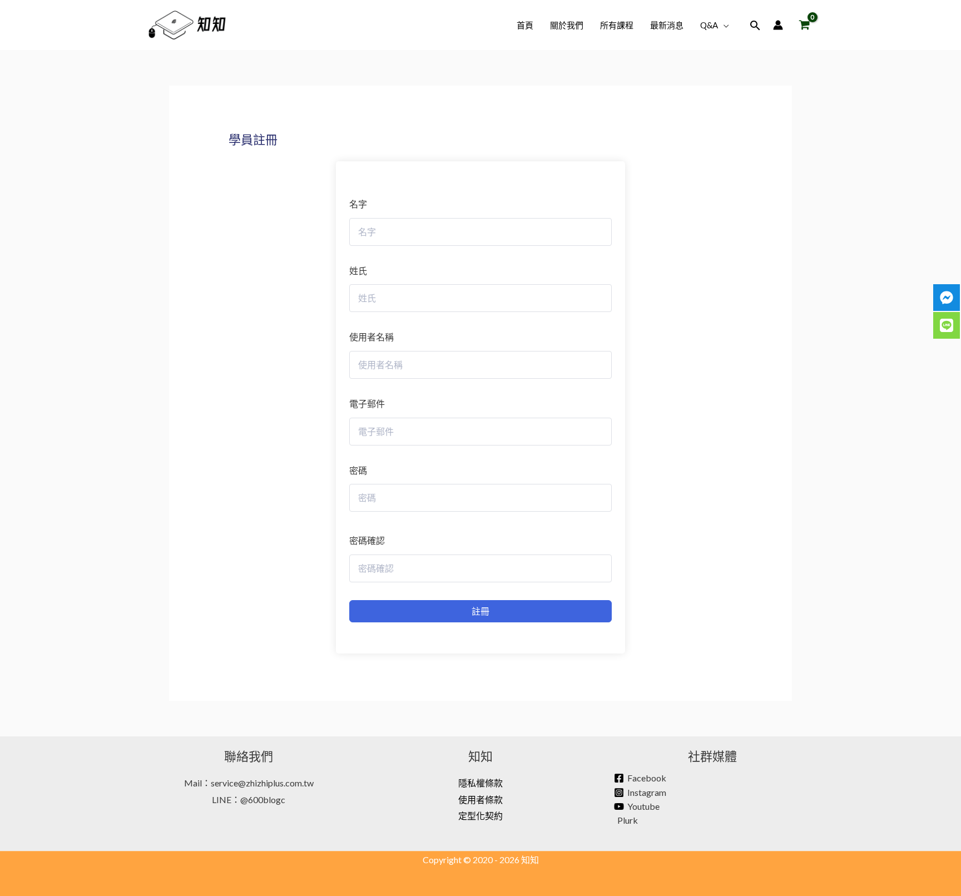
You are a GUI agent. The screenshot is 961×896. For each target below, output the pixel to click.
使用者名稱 (371, 336)
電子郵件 (367, 403)
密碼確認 (367, 540)
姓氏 (358, 270)
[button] (723, 25)
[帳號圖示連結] (778, 25)
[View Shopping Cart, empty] (804, 25)
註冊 (480, 611)
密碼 (358, 470)
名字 (358, 204)
